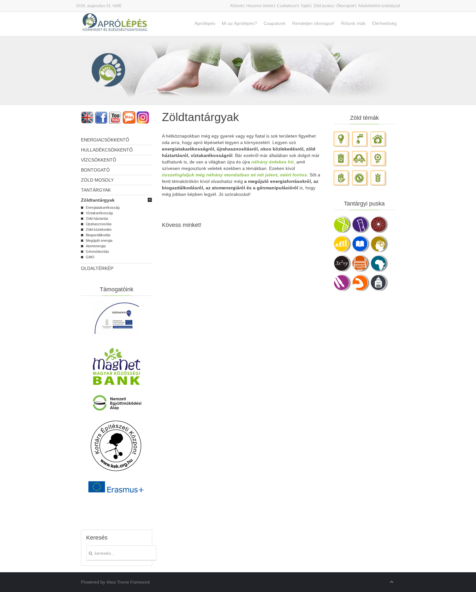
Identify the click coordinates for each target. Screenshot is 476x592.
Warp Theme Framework (128, 582)
